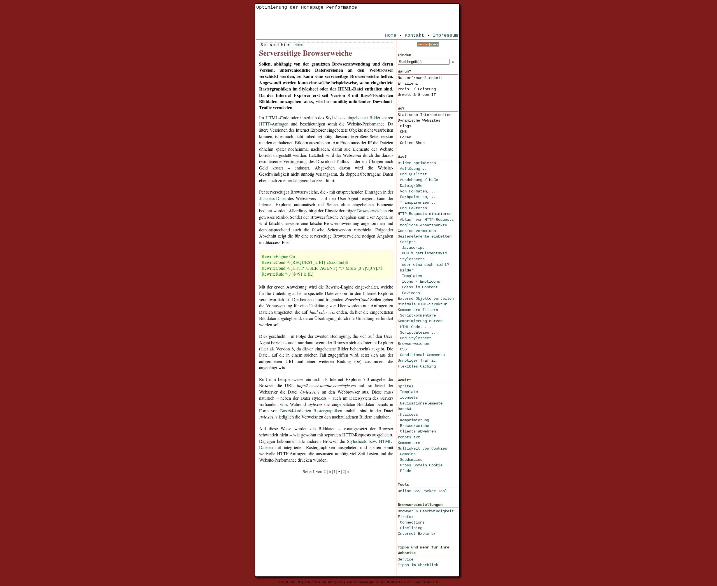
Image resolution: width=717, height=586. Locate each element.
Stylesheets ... (417, 259)
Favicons (411, 293)
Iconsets (409, 397)
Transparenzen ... (419, 202)
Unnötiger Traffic (417, 360)
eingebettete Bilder (363, 117)
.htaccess (408, 414)
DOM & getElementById (424, 253)
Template (409, 392)
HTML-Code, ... (415, 327)
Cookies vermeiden (417, 231)
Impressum (445, 35)
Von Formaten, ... (419, 191)
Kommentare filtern (418, 310)
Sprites (405, 386)
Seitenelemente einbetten (424, 236)
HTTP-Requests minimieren (424, 213)
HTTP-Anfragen (273, 124)
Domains (408, 454)
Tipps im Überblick (418, 565)
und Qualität (413, 174)
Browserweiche (414, 426)
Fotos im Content (420, 287)
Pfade (405, 471)
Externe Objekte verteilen (426, 298)
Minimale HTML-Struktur (422, 304)
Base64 (404, 409)
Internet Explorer (417, 533)
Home (390, 35)
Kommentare (409, 443)
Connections (412, 522)
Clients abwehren (418, 431)
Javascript (413, 247)
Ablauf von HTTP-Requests (427, 219)
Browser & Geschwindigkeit (426, 511)
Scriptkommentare (418, 315)
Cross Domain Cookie (421, 465)
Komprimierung (414, 420)
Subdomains (411, 459)
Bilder (406, 270)
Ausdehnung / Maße (419, 180)
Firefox (405, 517)
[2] (343, 471)
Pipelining (411, 528)
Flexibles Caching (417, 366)
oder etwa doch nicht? (425, 264)
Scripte (408, 242)
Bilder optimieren (417, 163)
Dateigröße (411, 185)
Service (405, 559)
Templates (412, 276)
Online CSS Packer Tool (422, 491)
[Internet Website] (428, 45)
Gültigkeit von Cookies (422, 448)
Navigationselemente (421, 403)
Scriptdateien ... (419, 332)
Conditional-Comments (422, 355)
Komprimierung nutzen (420, 321)
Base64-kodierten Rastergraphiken (311, 410)
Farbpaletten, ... (419, 197)
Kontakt (414, 35)
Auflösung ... (414, 168)
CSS (403, 349)
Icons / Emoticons (421, 281)
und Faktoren (413, 208)
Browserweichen (413, 343)
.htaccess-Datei (272, 198)
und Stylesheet (415, 338)
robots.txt (409, 437)
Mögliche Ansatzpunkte (423, 225)
